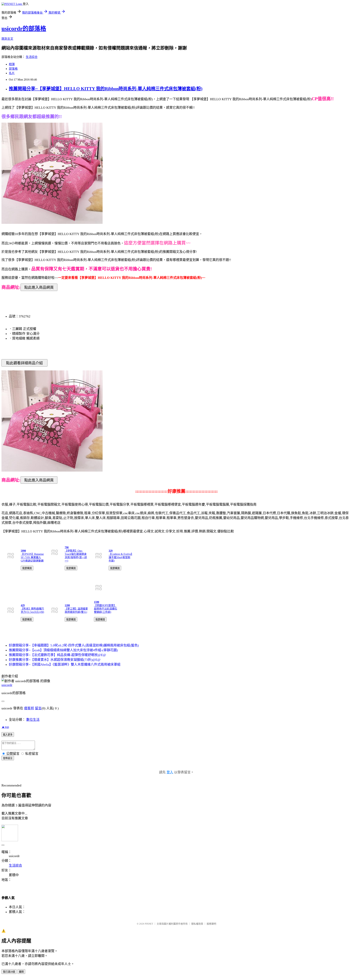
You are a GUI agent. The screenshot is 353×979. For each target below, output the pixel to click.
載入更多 (8, 734)
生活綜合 (32, 56)
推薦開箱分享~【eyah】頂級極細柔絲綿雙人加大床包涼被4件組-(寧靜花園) (63, 650)
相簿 (12, 64)
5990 (23, 550)
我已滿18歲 (9, 971)
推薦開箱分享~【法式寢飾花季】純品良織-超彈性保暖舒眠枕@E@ (57, 655)
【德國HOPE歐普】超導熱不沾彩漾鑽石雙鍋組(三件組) (105, 608)
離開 (21, 971)
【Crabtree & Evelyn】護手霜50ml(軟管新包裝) (120, 557)
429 (23, 605)
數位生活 (33, 720)
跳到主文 (7, 38)
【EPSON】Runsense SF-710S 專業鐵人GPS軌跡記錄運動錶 (32, 557)
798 (67, 547)
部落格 (13, 68)
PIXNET (149, 923)
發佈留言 (8, 758)
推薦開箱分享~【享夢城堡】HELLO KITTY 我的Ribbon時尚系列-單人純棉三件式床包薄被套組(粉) (105, 88)
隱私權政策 (197, 923)
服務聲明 (211, 923)
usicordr (6, 685)
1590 (96, 602)
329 (111, 550)
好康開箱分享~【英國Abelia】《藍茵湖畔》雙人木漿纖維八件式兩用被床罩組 (64, 664)
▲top (5, 727)
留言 (38, 708)
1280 (67, 605)
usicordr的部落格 (23, 28)
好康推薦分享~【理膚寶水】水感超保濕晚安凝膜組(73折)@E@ (55, 660)
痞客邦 (29, 708)
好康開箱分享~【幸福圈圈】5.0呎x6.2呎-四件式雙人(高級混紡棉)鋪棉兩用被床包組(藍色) (74, 645)
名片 (12, 73)
